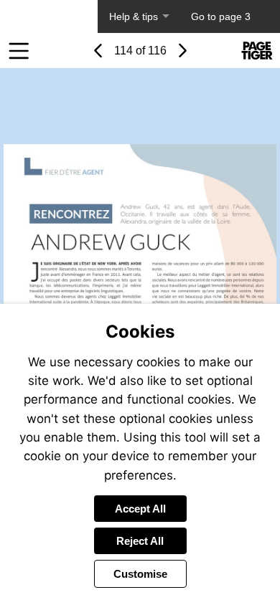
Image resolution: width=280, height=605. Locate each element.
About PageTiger (49, 16)
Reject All (140, 541)
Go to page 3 (221, 16)
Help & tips (133, 16)
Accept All (140, 508)
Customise (140, 574)
